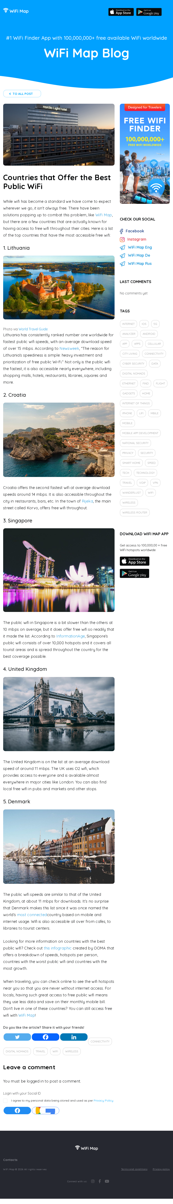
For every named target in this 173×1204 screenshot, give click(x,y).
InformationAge (70, 636)
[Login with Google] (45, 1110)
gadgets (128, 393)
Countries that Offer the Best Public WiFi (57, 182)
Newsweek (69, 348)
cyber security (133, 363)
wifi (55, 1051)
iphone (127, 413)
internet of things (136, 403)
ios (144, 324)
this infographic (58, 948)
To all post (23, 94)
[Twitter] (17, 1037)
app (124, 343)
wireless (71, 1051)
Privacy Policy (103, 1100)
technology (145, 472)
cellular (154, 343)
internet (128, 324)
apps (137, 343)
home (146, 393)
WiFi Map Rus (140, 263)
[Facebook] (45, 1037)
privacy (127, 453)
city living (129, 353)
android (149, 333)
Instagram (136, 239)
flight (160, 383)
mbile (154, 413)
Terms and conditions (134, 1169)
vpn (155, 482)
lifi (141, 413)
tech (125, 472)
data (154, 363)
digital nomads (17, 1051)
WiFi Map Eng (140, 247)
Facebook (135, 231)
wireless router (134, 512)
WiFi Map (103, 214)
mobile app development (140, 433)
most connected (32, 914)
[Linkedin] (74, 1037)
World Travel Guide (33, 329)
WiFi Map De (139, 255)
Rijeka (87, 501)
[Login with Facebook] (17, 1110)
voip (142, 482)
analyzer (128, 333)
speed (151, 462)
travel (40, 1051)
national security (135, 443)
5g (155, 324)
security (147, 453)
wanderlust (131, 492)
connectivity (100, 1041)
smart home (131, 462)
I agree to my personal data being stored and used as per (62, 1100)
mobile (127, 423)
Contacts (10, 1160)
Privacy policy (161, 1169)
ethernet (128, 383)
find (146, 383)
